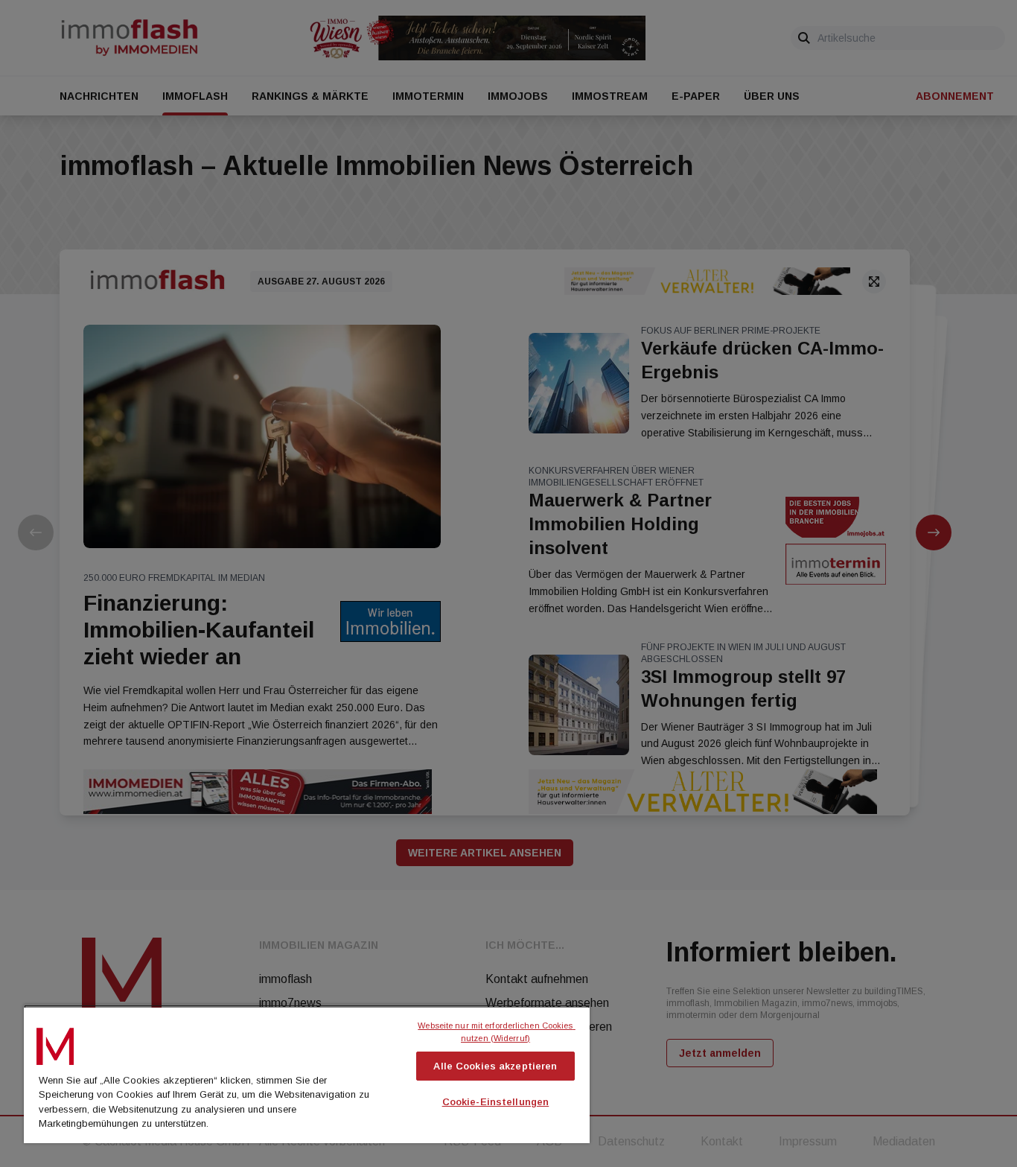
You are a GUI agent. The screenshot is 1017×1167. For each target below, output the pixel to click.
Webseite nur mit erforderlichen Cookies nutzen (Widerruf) (496, 1032)
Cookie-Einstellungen (495, 1101)
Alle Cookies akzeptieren (495, 1066)
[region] (307, 1074)
